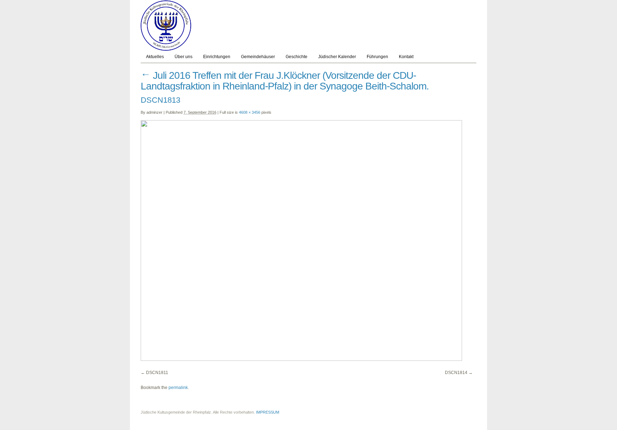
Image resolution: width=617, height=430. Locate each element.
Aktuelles (155, 56)
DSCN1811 (157, 372)
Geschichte (296, 56)
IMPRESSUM (267, 412)
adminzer (154, 112)
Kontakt (406, 56)
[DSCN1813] (301, 359)
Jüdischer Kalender (337, 56)
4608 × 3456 (249, 112)
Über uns (183, 56)
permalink (178, 387)
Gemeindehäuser (258, 56)
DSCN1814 (456, 372)
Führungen (377, 56)
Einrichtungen (216, 56)
